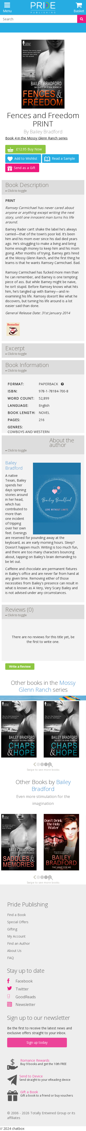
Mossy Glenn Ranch (47, 686)
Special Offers (17, 922)
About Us (14, 950)
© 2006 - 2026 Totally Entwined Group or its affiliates (41, 1115)
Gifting (12, 929)
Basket (79, 11)
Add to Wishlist (25, 158)
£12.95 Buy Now (28, 149)
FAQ (10, 957)
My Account (16, 936)
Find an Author (18, 943)
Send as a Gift (24, 167)
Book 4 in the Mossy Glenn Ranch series (36, 138)
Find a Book (16, 914)
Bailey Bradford (46, 131)
